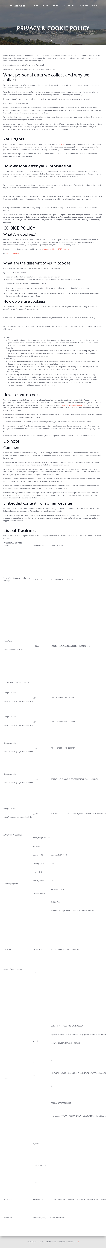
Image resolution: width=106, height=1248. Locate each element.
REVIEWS (95, 5)
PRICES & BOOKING (69, 5)
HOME (36, 5)
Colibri (76, 1242)
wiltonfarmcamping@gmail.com (74, 405)
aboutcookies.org (12, 253)
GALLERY (56, 5)
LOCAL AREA (84, 5)
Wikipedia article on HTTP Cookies (55, 249)
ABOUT (44, 5)
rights (63, 144)
